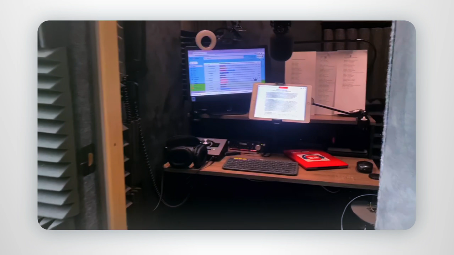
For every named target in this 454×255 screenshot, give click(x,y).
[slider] (240, 248)
